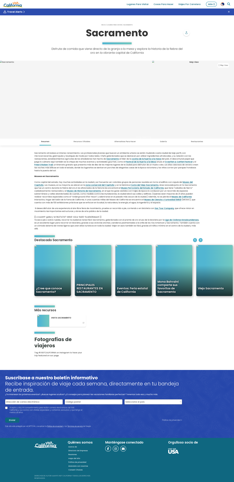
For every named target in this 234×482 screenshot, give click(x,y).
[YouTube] (196, 347)
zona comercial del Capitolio (100, 185)
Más (210, 4)
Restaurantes (197, 141)
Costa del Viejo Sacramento (144, 185)
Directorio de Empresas (78, 450)
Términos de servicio (75, 426)
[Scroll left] (195, 240)
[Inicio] (12, 4)
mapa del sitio (74, 458)
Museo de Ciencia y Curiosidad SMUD (162, 199)
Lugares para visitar (138, 4)
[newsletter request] (123, 449)
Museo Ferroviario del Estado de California (142, 188)
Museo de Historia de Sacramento (84, 190)
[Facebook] (108, 449)
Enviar (12, 420)
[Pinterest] (192, 347)
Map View (224, 65)
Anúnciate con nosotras (78, 466)
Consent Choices (75, 470)
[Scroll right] (201, 240)
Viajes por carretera (189, 4)
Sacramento (112, 158)
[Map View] (193, 100)
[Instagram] (189, 347)
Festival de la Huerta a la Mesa (141, 161)
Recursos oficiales (82, 141)
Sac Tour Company (164, 208)
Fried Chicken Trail (43, 164)
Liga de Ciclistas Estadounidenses (182, 219)
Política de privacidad (171, 420)
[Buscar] (228, 4)
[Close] (230, 12)
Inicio (103, 25)
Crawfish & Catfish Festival (178, 161)
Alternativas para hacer (125, 141)
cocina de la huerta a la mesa (146, 158)
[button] (186, 32)
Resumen (45, 141)
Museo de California (182, 196)
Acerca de (72, 447)
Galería (163, 141)
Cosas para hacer (163, 4)
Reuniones (72, 454)
